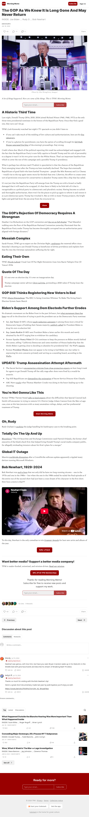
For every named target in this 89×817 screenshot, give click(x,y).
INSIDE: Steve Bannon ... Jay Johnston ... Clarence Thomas (25, 751)
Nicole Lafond (14, 261)
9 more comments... (7, 698)
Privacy (39, 800)
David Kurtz (6, 24)
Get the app (56, 806)
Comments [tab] (7, 637)
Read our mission (56, 566)
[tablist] (12, 636)
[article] (44, 722)
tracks (18, 382)
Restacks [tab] (17, 637)
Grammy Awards (51, 540)
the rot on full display (57, 222)
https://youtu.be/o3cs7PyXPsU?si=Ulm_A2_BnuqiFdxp (27, 688)
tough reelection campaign (44, 321)
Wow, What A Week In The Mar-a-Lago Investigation (27, 748)
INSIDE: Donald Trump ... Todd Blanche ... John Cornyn (23, 737)
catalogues (55, 243)
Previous (10, 620)
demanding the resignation (39, 378)
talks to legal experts (37, 397)
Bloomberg (6, 438)
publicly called (56, 325)
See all (6, 762)
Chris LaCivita (39, 282)
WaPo (8, 356)
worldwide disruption (18, 457)
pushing (19, 426)
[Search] (85, 710)
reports (81, 345)
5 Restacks (29, 604)
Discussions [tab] (19, 710)
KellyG (7, 675)
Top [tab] (4, 710)
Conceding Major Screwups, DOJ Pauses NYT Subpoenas (29, 734)
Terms (46, 800)
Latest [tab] (10, 710)
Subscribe (72, 4)
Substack (33, 812)
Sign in (83, 4)
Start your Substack (38, 806)
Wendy (8, 658)
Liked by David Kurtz (14, 661)
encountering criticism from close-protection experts (47, 368)
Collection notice (56, 800)
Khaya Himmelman (16, 298)
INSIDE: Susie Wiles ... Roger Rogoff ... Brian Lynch (22, 722)
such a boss (22, 472)
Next (80, 620)
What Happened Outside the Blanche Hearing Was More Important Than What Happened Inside (37, 717)
